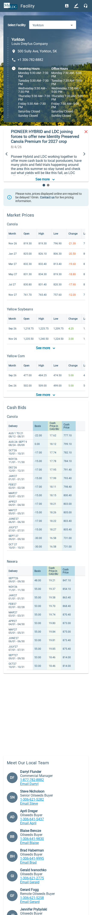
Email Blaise (29, 843)
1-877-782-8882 (32, 780)
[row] (41, 426)
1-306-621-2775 (32, 878)
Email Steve (29, 803)
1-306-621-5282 (32, 799)
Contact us (47, 197)
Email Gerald (29, 882)
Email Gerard (30, 902)
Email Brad (28, 862)
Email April (28, 823)
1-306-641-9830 (32, 839)
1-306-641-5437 (32, 819)
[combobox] (53, 25)
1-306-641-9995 (32, 858)
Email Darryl (29, 784)
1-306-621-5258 (32, 898)
